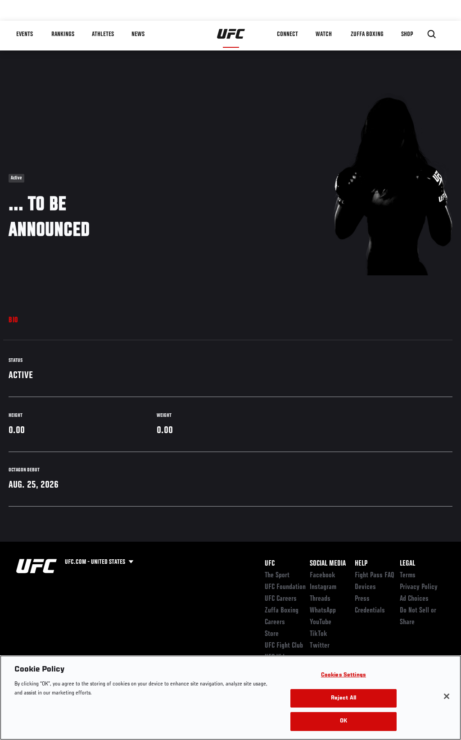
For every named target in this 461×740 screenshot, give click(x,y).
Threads (320, 599)
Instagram (323, 587)
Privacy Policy (419, 587)
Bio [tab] (13, 320)
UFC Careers (281, 599)
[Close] (446, 696)
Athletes (103, 34)
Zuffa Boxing (367, 34)
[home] (231, 34)
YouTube (320, 622)
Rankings (62, 34)
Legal (407, 564)
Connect (287, 34)
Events (24, 34)
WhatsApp (323, 611)
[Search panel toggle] (432, 34)
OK (343, 721)
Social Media (328, 564)
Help (361, 564)
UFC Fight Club (284, 646)
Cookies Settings (343, 675)
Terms (408, 575)
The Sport (277, 575)
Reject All (343, 698)
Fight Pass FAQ (374, 575)
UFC (270, 564)
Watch (324, 34)
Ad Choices (414, 599)
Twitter (320, 646)
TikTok (318, 634)
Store (272, 634)
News (138, 34)
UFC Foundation (285, 587)
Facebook (322, 575)
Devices (365, 587)
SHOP (407, 34)
